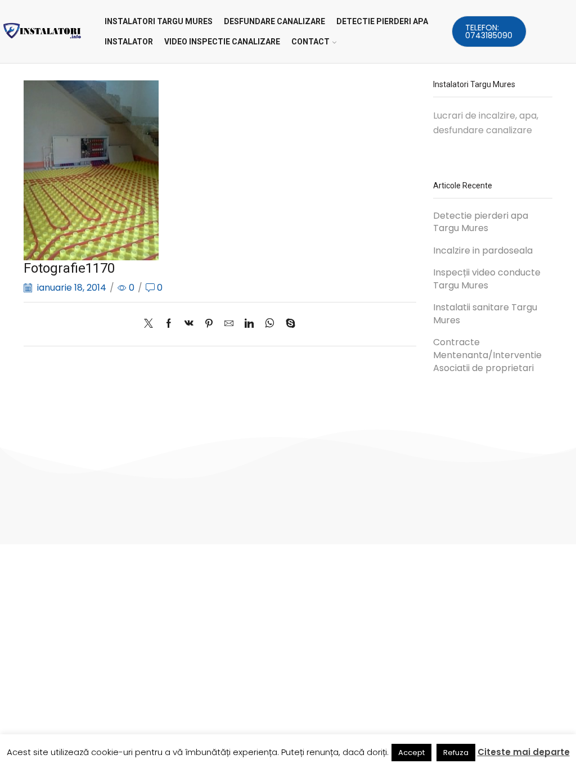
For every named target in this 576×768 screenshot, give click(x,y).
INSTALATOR (129, 41)
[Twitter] (151, 324)
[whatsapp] (269, 324)
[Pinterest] (209, 324)
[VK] (189, 324)
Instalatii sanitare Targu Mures (485, 314)
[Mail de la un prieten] (229, 324)
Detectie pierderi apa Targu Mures (480, 222)
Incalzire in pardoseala (483, 251)
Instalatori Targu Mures (159, 21)
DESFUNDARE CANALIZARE (274, 21)
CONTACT (310, 41)
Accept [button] (411, 752)
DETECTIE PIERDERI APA (382, 21)
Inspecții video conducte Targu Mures (487, 279)
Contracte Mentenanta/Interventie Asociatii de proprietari (487, 355)
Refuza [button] (456, 752)
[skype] (287, 324)
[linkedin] (249, 324)
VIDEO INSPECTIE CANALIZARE (222, 41)
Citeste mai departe (524, 752)
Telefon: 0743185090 (488, 31)
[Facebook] (169, 324)
